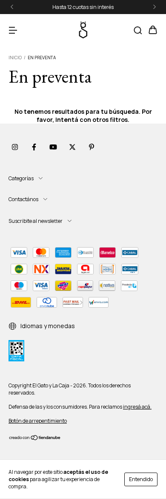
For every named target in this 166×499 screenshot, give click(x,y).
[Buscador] (138, 30)
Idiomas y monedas (47, 326)
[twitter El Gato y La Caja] (72, 147)
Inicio (15, 58)
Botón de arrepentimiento (38, 420)
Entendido (141, 479)
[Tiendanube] (35, 438)
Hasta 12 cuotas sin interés (83, 7)
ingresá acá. (137, 406)
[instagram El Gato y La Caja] (15, 147)
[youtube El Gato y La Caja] (53, 147)
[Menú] (13, 30)
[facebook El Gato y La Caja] (34, 147)
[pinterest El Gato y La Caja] (91, 147)
